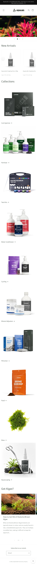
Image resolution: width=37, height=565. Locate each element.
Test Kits (4, 202)
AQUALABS (15, 561)
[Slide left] (15, 540)
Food (3, 401)
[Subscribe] (29, 553)
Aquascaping (5, 480)
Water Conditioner (7, 242)
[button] (4, 10)
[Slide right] (22, 540)
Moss (3, 440)
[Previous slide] (14, 39)
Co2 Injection (5, 123)
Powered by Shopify (23, 561)
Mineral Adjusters (7, 321)
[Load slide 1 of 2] (17, 39)
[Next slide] (23, 39)
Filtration (4, 361)
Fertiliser (4, 163)
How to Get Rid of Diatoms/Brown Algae (16, 518)
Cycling (3, 282)
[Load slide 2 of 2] (19, 39)
